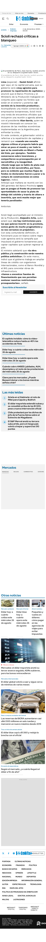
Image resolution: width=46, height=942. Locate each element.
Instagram (14, 853)
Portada (6, 861)
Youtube (25, 853)
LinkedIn (19, 853)
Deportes (31, 877)
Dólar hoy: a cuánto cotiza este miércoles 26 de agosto (23, 351)
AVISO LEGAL (7, 896)
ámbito (4, 30)
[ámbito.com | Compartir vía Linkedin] (40, 46)
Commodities (28, 471)
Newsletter (37, 853)
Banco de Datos (9, 869)
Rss (3, 888)
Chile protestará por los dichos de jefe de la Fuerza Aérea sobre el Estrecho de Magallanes (25, 415)
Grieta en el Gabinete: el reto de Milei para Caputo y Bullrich (24, 398)
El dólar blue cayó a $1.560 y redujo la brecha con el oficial (20, 734)
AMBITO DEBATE (35, 908)
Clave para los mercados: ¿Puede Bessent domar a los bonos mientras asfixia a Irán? (20, 380)
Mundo (19, 877)
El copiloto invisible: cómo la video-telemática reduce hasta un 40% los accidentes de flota (20, 341)
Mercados (26, 869)
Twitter (3, 853)
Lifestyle (31, 873)
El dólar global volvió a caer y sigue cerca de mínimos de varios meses (21, 683)
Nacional (6, 877)
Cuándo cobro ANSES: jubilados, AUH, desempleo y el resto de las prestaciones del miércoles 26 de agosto (23, 369)
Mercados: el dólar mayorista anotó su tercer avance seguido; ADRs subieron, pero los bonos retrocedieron (20, 670)
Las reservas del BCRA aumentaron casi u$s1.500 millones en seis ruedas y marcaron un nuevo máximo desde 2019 (21, 721)
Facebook (8, 853)
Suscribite (33, 292)
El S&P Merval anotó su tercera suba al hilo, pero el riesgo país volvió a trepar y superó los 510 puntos (23, 425)
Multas (5, 899)
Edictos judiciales (27, 896)
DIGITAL (11, 908)
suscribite (34, 18)
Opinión (19, 873)
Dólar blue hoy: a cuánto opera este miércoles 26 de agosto (20, 359)
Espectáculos (19, 884)
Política (33, 865)
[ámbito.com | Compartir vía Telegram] (43, 46)
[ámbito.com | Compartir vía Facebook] (34, 46)
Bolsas (16, 471)
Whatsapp (31, 853)
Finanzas (38, 24)
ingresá (41, 18)
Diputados (31, 13)
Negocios (6, 873)
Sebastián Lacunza (6, 46)
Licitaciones (19, 899)
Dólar (11, 24)
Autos (5, 884)
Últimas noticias (23, 861)
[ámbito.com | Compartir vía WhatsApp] (31, 46)
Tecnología (35, 884)
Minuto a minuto (8, 665)
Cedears (41, 471)
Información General (32, 880)
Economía (24, 24)
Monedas (5, 471)
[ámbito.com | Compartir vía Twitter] (37, 46)
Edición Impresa (9, 880)
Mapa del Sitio (16, 888)
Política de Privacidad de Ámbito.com (20, 892)
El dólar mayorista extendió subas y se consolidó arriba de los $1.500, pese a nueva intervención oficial (26, 406)
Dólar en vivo (19, 13)
